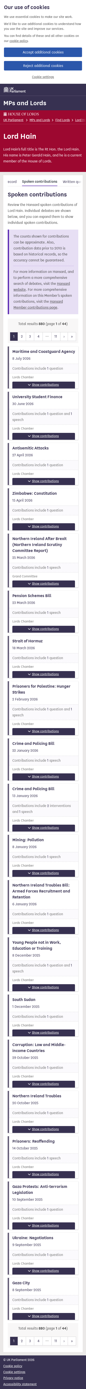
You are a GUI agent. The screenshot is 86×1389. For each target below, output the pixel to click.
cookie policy (18, 41)
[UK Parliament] (14, 90)
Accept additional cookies (43, 52)
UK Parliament (13, 120)
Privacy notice (13, 1378)
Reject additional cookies (43, 66)
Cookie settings (43, 77)
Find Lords (62, 120)
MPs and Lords (24, 103)
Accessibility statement (20, 1384)
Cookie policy (12, 1366)
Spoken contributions (39, 181)
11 (55, 336)
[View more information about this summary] (43, 367)
